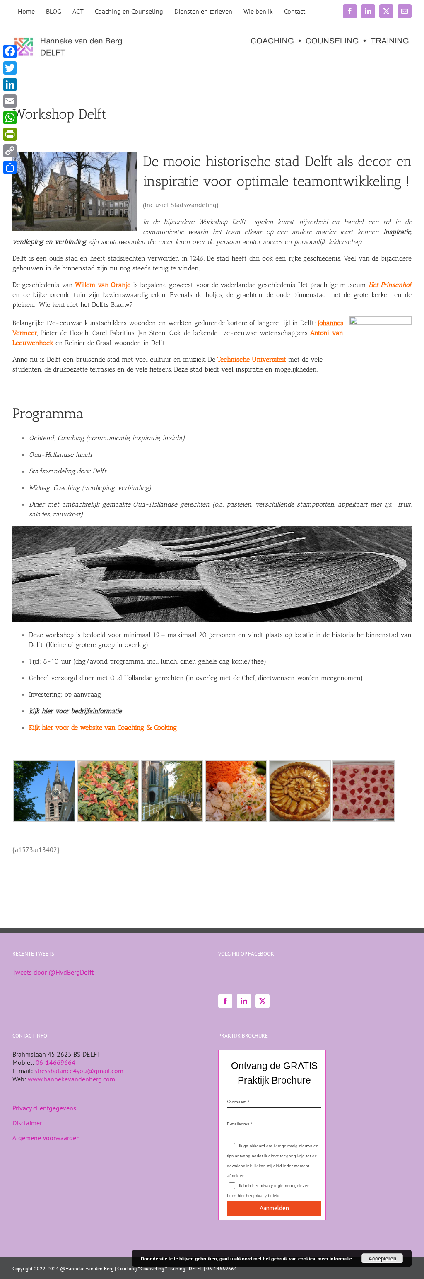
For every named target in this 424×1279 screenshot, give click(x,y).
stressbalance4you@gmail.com (78, 1071)
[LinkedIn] (244, 1001)
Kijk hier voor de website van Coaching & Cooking (103, 727)
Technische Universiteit (251, 359)
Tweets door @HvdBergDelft (53, 972)
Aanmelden (274, 1208)
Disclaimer (27, 1123)
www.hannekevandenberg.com (71, 1079)
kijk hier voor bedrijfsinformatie (75, 711)
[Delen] (10, 167)
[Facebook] (225, 1001)
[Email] (10, 101)
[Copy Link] (10, 150)
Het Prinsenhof (390, 285)
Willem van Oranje (103, 285)
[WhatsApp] (10, 117)
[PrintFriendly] (10, 134)
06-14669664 (55, 1062)
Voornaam (236, 1102)
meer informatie (335, 1258)
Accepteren (382, 1258)
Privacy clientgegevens (44, 1108)
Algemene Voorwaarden (46, 1138)
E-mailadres (238, 1124)
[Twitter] (262, 1001)
